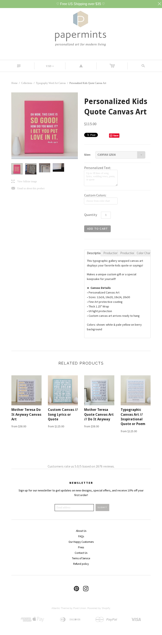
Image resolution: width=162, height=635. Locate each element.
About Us (81, 531)
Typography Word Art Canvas (51, 83)
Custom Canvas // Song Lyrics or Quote (63, 414)
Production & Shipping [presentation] (110, 253)
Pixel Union (79, 608)
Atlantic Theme (60, 608)
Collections (26, 83)
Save (116, 135)
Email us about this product (28, 188)
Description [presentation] (94, 253)
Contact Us (81, 553)
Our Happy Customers (81, 542)
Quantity (90, 215)
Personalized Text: (97, 168)
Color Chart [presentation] (144, 253)
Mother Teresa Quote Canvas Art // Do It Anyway (99, 414)
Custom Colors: (95, 195)
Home (14, 83)
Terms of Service (81, 558)
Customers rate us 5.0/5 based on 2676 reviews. (81, 466)
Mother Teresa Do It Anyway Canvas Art (26, 414)
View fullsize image (24, 181)
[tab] (92, 253)
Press (81, 547)
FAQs (81, 536)
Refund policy (81, 564)
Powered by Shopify (98, 608)
